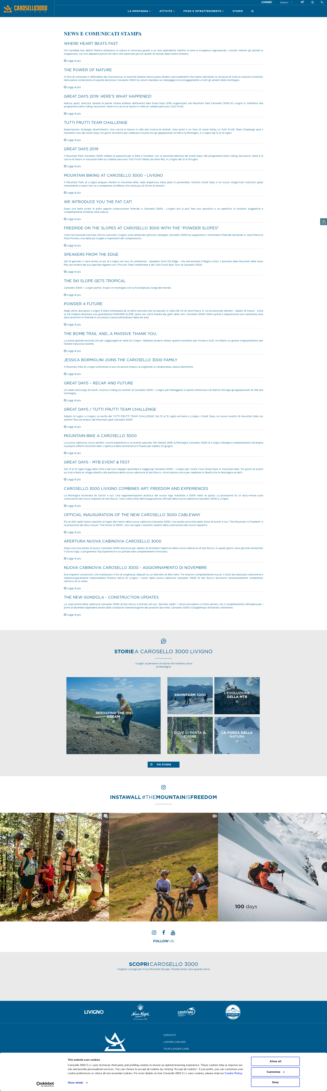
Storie (238, 11)
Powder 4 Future (83, 303)
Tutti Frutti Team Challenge (96, 122)
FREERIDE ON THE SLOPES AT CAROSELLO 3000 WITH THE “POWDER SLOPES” (141, 228)
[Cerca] (252, 11)
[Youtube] (173, 933)
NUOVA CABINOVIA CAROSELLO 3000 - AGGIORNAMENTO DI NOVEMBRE (135, 567)
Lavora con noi (175, 1042)
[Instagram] (154, 933)
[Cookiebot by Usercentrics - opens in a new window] (45, 1084)
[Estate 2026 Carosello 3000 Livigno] (312, 2)
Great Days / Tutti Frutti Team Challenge (110, 409)
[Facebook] (164, 933)
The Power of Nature (88, 69)
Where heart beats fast (91, 43)
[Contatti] (322, 2)
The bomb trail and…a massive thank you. (110, 333)
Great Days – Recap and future (98, 383)
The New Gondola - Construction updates (111, 597)
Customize (273, 1072)
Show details (75, 1082)
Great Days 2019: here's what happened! (108, 96)
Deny (275, 1082)
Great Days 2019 (81, 148)
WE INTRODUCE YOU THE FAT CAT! (98, 201)
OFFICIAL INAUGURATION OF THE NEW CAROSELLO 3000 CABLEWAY (132, 514)
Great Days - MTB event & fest (97, 462)
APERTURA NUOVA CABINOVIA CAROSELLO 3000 (112, 541)
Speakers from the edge (91, 254)
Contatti (170, 1035)
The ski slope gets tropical (95, 280)
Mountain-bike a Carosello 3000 (100, 435)
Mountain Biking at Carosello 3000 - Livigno (113, 175)
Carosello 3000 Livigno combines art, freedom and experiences (136, 488)
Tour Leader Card (176, 1048)
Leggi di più (73, 61)
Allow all (275, 1061)
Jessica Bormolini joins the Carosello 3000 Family (120, 359)
